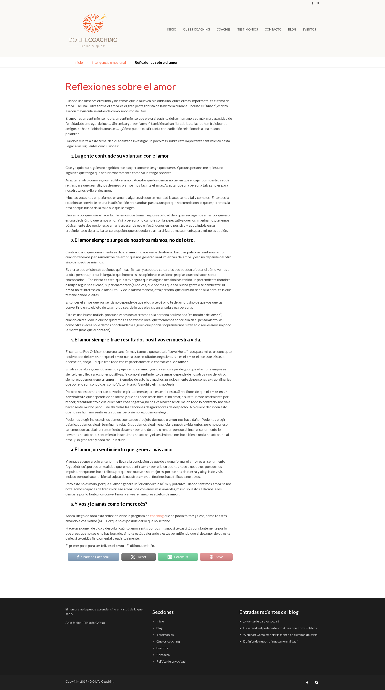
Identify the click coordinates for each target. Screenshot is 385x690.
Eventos (309, 29)
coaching (157, 515)
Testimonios (247, 29)
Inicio (171, 29)
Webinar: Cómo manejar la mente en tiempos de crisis (280, 635)
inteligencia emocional (109, 62)
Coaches (224, 29)
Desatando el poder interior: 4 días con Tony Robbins (280, 628)
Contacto (273, 29)
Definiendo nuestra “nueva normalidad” (270, 641)
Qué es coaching (196, 29)
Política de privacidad (171, 661)
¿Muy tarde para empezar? (261, 621)
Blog (292, 29)
